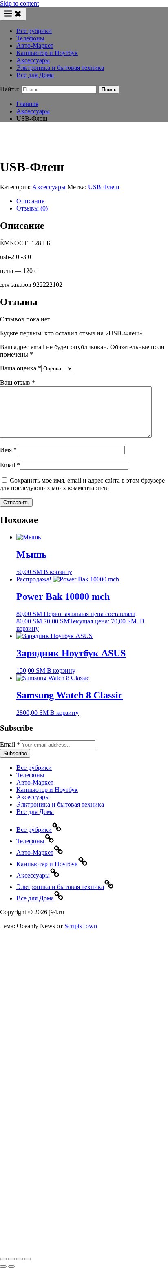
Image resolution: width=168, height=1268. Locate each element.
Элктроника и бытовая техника (60, 67)
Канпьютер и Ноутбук (47, 52)
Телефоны (30, 38)
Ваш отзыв (17, 382)
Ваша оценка (20, 368)
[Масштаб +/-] (3, 1259)
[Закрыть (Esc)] (27, 1259)
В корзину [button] (58, 571)
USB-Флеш (103, 187)
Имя (8, 449)
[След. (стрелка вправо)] (11, 1266)
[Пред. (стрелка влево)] (3, 1266)
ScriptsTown (80, 925)
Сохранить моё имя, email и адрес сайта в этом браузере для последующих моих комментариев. (82, 484)
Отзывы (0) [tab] (32, 208)
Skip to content (19, 3)
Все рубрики (34, 30)
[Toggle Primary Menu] (13, 14)
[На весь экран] (11, 1259)
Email (10, 464)
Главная (27, 103)
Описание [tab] (30, 200)
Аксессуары (33, 60)
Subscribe (15, 753)
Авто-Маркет (34, 45)
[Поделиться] (19, 1259)
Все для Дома (35, 74)
